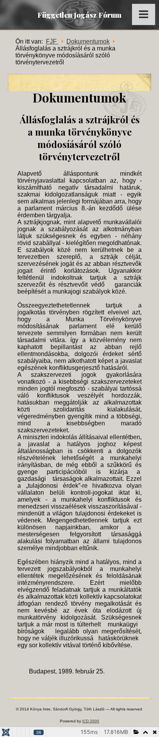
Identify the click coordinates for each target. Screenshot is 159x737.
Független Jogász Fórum (79, 15)
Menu (143, 14)
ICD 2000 (90, 721)
